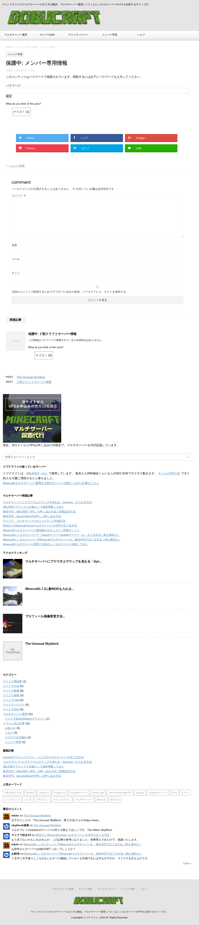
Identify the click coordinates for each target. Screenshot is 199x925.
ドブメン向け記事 (14, 723)
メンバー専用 (109, 34)
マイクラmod (11, 686)
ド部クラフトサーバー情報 (34, 382)
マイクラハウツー (78, 34)
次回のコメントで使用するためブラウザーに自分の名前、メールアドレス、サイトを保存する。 (70, 291)
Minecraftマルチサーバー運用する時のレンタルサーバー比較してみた (45, 544)
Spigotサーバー (158, 792)
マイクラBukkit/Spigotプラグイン (25, 718)
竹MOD (115, 799)
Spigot (140, 792)
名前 (14, 245)
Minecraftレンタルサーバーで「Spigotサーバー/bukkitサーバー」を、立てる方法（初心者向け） (61, 534)
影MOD (101, 799)
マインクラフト (62, 799)
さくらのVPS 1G (169, 473)
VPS (174, 792)
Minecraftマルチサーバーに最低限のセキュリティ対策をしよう (41, 530)
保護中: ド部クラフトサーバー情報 (52, 333)
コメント (19, 195)
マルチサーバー (84, 799)
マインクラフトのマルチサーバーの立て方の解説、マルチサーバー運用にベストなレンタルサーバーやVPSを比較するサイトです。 (99, 911)
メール (16, 259)
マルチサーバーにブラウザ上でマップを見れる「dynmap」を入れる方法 (47, 502)
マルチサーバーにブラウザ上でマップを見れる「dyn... (63, 561)
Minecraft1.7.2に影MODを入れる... (49, 588)
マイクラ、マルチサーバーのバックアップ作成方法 (34, 520)
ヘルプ (141, 34)
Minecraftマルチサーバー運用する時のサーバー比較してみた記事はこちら (51, 483)
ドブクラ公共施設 (16, 737)
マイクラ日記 (11, 709)
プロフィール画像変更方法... (45, 616)
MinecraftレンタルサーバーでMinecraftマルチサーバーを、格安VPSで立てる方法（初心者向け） (62, 539)
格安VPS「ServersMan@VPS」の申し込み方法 (32, 516)
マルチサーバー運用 (15, 34)
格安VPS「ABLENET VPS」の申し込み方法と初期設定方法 (39, 511)
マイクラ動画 (11, 690)
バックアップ (12, 799)
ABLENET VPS (13, 792)
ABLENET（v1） (37, 473)
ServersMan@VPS (120, 792)
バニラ (28, 799)
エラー (185, 792)
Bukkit (30, 792)
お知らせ (10, 728)
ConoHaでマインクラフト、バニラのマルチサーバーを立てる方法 (43, 757)
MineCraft (98, 792)
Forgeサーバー (79, 792)
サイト (16, 273)
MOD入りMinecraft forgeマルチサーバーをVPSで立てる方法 (40, 525)
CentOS (44, 792)
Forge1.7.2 (59, 792)
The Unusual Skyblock (31, 377)
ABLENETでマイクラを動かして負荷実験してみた (33, 506)
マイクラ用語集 (12, 681)
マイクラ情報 (11, 695)
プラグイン (42, 799)
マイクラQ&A (47, 34)
